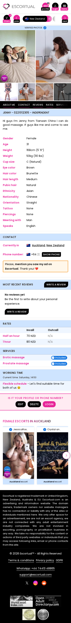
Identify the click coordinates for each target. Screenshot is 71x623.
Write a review (56, 284)
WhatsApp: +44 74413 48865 (35, 568)
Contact (24, 105)
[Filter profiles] (7, 19)
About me (9, 105)
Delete (34, 404)
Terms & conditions (21, 560)
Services (62, 105)
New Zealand (55, 245)
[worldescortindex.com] (21, 601)
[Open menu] (64, 7)
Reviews (38, 105)
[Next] (65, 19)
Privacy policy (45, 560)
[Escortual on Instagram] (35, 583)
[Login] (55, 7)
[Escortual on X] (27, 583)
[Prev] (16, 19)
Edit (20, 404)
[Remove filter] (48, 19)
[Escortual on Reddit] (44, 583)
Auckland (38, 245)
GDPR (59, 560)
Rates (49, 105)
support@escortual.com (36, 574)
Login (49, 404)
